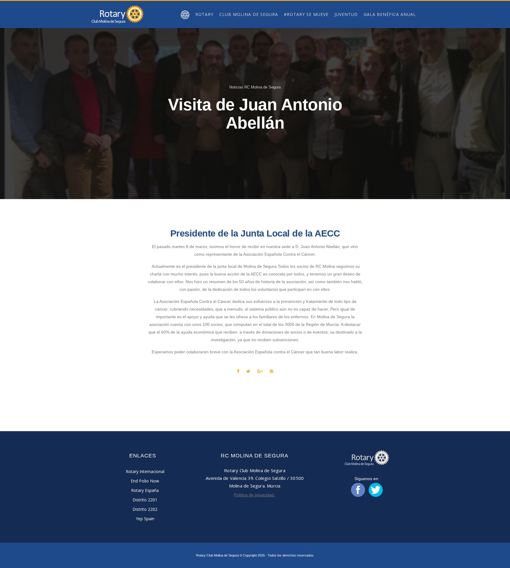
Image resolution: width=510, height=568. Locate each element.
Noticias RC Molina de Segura (255, 87)
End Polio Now (145, 481)
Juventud (346, 14)
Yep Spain (145, 518)
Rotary (204, 14)
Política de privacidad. (254, 495)
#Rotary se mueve (306, 14)
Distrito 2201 (145, 500)
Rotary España (145, 490)
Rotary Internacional (145, 471)
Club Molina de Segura (248, 14)
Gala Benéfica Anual (390, 14)
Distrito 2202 (145, 509)
